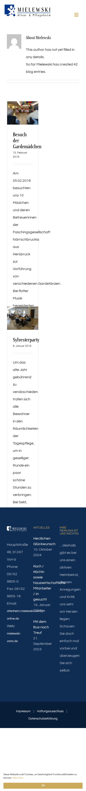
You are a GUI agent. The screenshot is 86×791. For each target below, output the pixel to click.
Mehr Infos (17, 778)
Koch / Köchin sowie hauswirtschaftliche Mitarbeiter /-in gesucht (43, 582)
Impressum (23, 711)
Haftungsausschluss (50, 711)
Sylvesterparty (26, 340)
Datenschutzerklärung (43, 718)
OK (43, 785)
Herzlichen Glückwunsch (43, 541)
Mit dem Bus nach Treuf (41, 627)
